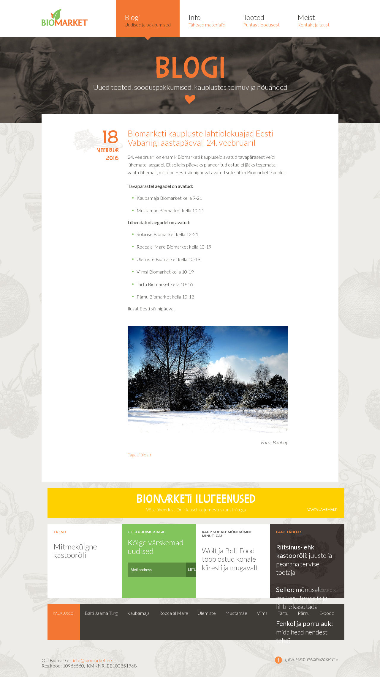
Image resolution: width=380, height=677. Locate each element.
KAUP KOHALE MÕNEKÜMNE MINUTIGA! (227, 534)
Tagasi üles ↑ (140, 454)
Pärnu (304, 613)
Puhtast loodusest (261, 20)
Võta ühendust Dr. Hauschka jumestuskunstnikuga (236, 503)
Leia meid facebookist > (306, 660)
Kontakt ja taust (313, 20)
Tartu (283, 613)
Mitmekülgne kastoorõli (75, 551)
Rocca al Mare (173, 613)
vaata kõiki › (327, 590)
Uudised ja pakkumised (148, 20)
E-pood (326, 613)
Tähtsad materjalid (207, 20)
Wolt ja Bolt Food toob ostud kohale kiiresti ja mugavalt (230, 559)
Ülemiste (207, 613)
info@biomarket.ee (92, 660)
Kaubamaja (138, 613)
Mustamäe (236, 613)
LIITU (192, 570)
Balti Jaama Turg (101, 613)
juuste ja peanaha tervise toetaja (304, 563)
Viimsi (262, 613)
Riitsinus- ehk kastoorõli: (295, 551)
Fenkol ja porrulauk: (304, 623)
